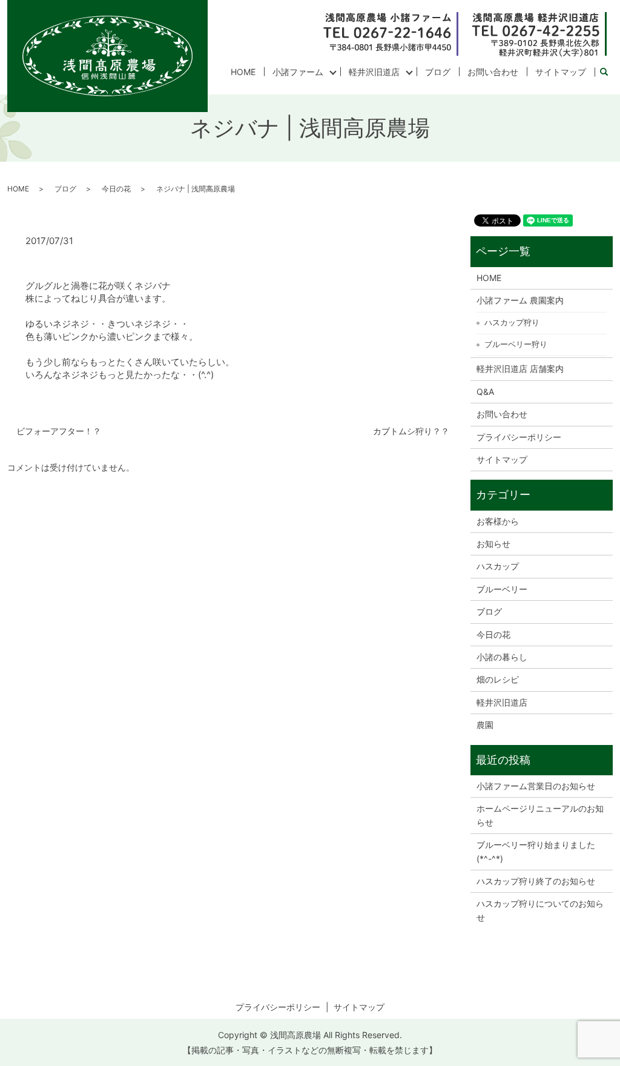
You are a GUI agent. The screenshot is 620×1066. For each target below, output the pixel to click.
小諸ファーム (297, 72)
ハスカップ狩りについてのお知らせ (540, 910)
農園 (485, 725)
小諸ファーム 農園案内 (520, 300)
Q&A (485, 391)
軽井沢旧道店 (374, 72)
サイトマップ (560, 72)
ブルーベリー (502, 589)
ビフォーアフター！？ (58, 431)
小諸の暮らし (502, 657)
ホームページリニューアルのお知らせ (540, 815)
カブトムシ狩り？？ (411, 431)
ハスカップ (498, 566)
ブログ (437, 72)
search (608, 72)
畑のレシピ (498, 679)
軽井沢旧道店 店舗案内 (520, 368)
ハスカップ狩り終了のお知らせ (536, 881)
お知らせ (493, 543)
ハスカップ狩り (511, 322)
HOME (243, 72)
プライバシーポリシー (519, 437)
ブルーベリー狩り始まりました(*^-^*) (536, 851)
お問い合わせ (492, 72)
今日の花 (116, 188)
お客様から (498, 521)
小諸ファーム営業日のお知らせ (536, 786)
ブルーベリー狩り (515, 344)
